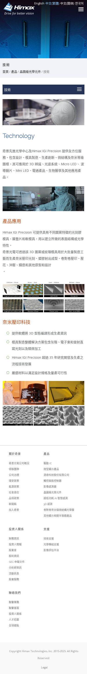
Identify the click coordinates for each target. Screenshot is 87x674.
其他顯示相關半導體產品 (58, 515)
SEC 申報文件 (17, 562)
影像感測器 (50, 486)
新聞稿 (12, 504)
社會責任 (14, 492)
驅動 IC (48, 463)
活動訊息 (14, 573)
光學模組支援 (51, 544)
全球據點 (14, 625)
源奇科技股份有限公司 (56, 475)
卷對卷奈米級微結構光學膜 (59, 510)
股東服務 (14, 579)
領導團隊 (14, 469)
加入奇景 (14, 510)
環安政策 (14, 480)
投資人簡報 (15, 544)
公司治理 (14, 475)
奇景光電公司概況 (19, 463)
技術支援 (49, 538)
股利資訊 (14, 556)
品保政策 (14, 498)
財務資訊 (14, 538)
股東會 (12, 550)
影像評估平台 (51, 550)
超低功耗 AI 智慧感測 (56, 498)
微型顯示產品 (51, 469)
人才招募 (14, 619)
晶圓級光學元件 (30, 71)
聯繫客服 (14, 608)
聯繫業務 (14, 602)
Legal (44, 667)
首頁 (6, 71)
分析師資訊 (15, 567)
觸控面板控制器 (52, 480)
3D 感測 (48, 504)
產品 (14, 71)
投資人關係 (15, 614)
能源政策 (14, 486)
